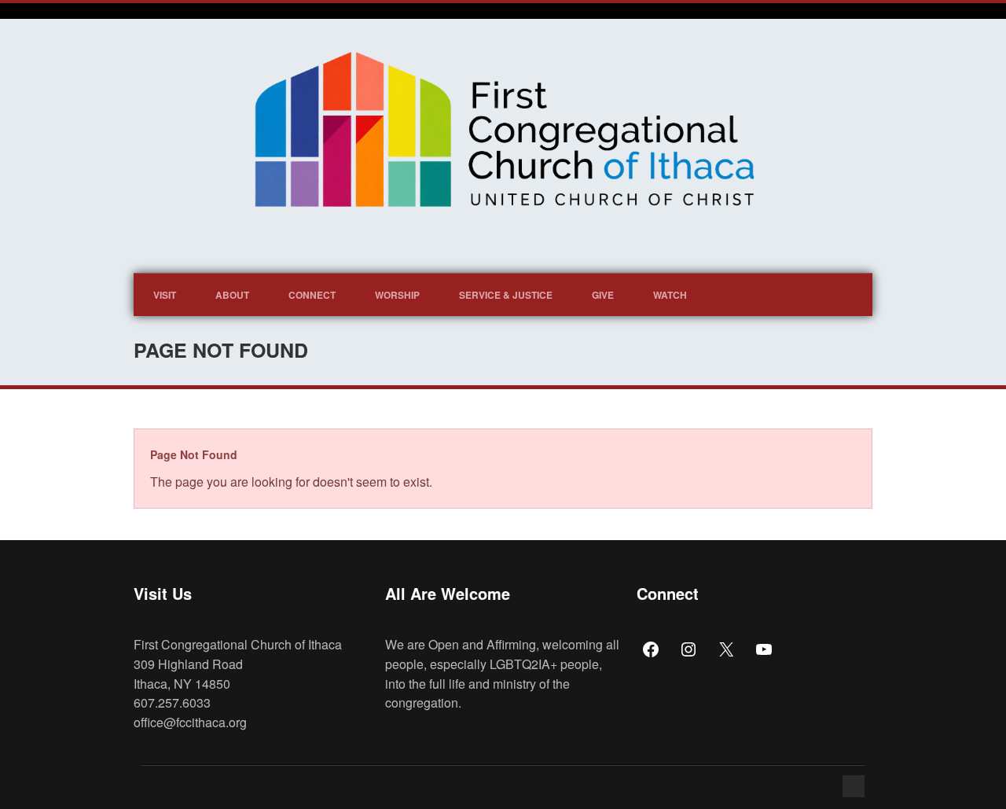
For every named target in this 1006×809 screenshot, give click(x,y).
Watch (670, 295)
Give (603, 295)
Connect (312, 295)
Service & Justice (506, 295)
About (232, 295)
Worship (397, 295)
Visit (164, 295)
